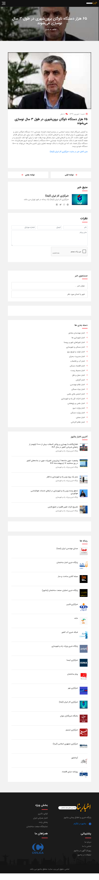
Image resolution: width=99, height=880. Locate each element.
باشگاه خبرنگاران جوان (69, 715)
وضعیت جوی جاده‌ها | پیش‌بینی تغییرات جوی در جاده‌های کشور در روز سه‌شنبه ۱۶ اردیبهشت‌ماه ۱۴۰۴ (52, 462)
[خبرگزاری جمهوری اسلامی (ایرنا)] (84, 746)
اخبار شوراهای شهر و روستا (74, 342)
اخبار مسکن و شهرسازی (75, 347)
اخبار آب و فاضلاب (77, 361)
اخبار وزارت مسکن (78, 412)
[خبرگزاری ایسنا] (84, 662)
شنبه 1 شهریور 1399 (77, 114)
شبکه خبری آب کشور (70, 632)
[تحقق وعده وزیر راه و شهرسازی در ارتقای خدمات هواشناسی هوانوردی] (84, 493)
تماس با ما (86, 846)
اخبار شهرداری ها (78, 337)
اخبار (47, 29)
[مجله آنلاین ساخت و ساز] (84, 578)
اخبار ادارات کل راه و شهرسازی (73, 398)
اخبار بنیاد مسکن (78, 389)
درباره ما (88, 842)
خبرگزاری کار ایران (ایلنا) (68, 701)
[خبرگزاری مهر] (84, 690)
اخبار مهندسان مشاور (76, 332)
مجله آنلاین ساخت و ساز (68, 576)
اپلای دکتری (43, 813)
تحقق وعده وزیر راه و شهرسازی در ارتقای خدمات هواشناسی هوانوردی (54, 492)
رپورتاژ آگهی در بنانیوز (82, 850)
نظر (62, 114)
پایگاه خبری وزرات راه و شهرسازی (67, 451)
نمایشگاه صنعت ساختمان (37, 826)
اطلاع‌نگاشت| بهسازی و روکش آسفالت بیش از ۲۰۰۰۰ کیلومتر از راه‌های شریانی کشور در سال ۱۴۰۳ (53, 445)
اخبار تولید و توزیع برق (76, 351)
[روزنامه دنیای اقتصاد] (84, 774)
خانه (54, 29)
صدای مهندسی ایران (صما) (67, 548)
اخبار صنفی (80, 417)
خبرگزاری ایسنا (72, 660)
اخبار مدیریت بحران (77, 356)
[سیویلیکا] (38, 848)
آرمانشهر (74, 757)
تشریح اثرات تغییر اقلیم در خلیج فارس (63, 506)
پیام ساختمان (72, 674)
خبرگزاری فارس (72, 604)
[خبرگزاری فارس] (84, 606)
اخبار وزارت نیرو (79, 408)
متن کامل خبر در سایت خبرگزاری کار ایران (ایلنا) (69, 151)
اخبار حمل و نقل (78, 375)
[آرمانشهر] (84, 760)
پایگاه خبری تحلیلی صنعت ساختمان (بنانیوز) (60, 590)
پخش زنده (43, 822)
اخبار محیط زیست (77, 370)
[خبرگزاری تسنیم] (84, 732)
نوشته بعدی (30, 174)
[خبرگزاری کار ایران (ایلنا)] (84, 704)
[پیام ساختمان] (84, 676)
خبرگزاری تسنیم (72, 729)
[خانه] (84, 620)
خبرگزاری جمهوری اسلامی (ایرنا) (65, 743)
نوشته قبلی (69, 174)
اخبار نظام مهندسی (77, 384)
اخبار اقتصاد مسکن (77, 365)
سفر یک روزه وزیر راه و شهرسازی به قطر (62, 476)
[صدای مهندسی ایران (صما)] (84, 551)
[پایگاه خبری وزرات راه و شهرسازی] (84, 648)
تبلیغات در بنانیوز (84, 854)
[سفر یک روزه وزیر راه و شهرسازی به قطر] (84, 479)
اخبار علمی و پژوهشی (76, 403)
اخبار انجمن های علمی (76, 393)
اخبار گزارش (80, 379)
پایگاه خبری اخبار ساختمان (67, 562)
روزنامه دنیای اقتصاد (70, 771)
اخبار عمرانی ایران (40, 818)
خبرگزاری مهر (73, 687)
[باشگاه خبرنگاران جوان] (84, 718)
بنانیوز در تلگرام (80, 823)
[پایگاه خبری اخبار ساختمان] (84, 564)
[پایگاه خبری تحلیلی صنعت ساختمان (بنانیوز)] (84, 592)
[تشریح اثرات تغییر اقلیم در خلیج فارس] (84, 509)
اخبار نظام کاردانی (78, 422)
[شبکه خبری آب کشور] (84, 634)
